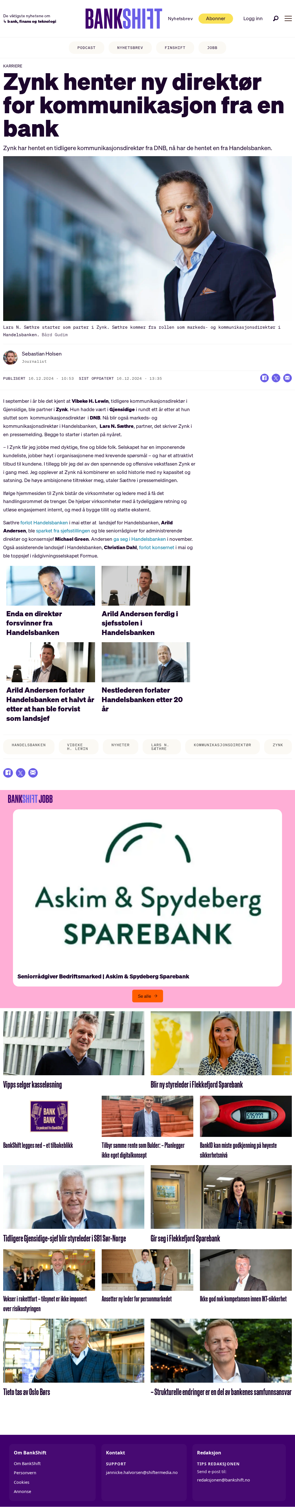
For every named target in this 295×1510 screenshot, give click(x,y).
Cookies (21, 1482)
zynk (278, 744)
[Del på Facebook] (264, 378)
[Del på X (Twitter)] (276, 378)
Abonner (215, 18)
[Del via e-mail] (287, 378)
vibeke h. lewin (77, 746)
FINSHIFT (175, 47)
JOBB (212, 47)
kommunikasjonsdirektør (222, 744)
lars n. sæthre (160, 746)
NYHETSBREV (130, 47)
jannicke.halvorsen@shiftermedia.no (142, 1472)
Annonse (22, 1491)
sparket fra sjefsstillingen (63, 530)
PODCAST (86, 47)
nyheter (120, 744)
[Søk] (276, 18)
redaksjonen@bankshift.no (223, 1480)
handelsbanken (29, 744)
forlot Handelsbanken (44, 522)
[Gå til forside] (124, 18)
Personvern (25, 1472)
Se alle (144, 996)
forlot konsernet (156, 547)
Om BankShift (27, 1463)
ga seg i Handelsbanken (140, 539)
